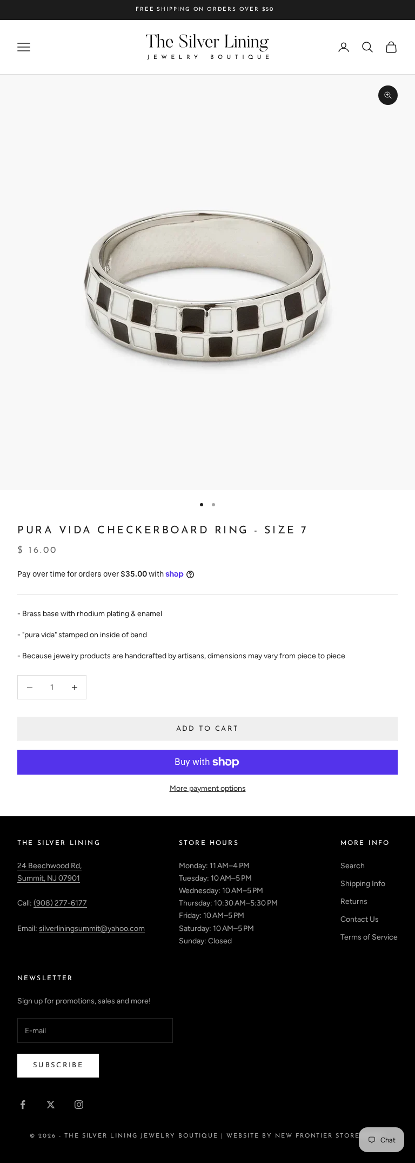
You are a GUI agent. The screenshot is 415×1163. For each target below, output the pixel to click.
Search (352, 865)
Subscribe (58, 1065)
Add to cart (207, 728)
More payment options (208, 788)
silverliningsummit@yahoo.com (92, 928)
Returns (353, 901)
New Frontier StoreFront (330, 1136)
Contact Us (359, 919)
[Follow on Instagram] (78, 1104)
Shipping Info (362, 883)
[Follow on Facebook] (22, 1104)
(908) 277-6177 (60, 903)
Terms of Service (369, 937)
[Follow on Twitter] (50, 1104)
